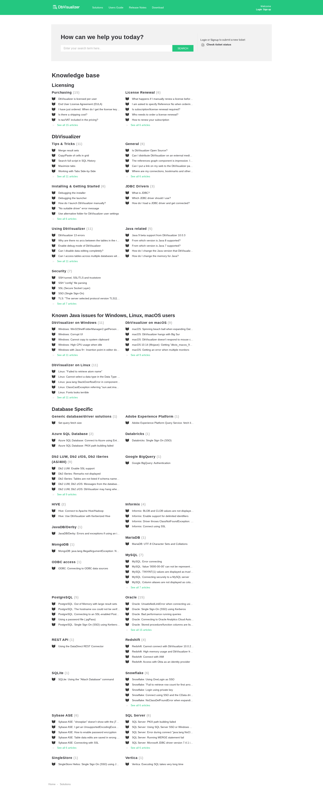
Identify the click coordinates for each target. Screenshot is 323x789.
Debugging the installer (72, 192)
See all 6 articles (140, 124)
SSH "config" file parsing (72, 282)
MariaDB (135, 537)
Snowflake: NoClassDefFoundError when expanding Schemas (168, 700)
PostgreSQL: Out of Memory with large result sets (87, 603)
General (134, 144)
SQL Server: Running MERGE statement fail (158, 737)
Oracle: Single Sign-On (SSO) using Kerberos (159, 609)
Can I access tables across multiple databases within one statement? (99, 255)
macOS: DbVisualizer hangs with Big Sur (156, 334)
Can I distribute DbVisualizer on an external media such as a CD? (170, 155)
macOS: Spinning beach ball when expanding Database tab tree (170, 329)
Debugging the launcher (72, 198)
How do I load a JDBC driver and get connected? (161, 203)
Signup (214, 39)
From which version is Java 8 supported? (156, 240)
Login (203, 39)
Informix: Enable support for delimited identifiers (160, 516)
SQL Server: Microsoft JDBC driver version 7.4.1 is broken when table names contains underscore (190, 742)
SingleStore (64, 758)
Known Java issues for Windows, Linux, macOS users (113, 315)
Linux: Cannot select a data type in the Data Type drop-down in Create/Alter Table (106, 376)
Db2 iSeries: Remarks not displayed (79, 473)
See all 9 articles (140, 354)
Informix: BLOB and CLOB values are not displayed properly (167, 510)
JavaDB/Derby (66, 527)
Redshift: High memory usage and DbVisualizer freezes (164, 651)
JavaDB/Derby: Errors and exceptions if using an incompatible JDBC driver (102, 533)
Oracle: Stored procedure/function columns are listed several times (171, 624)
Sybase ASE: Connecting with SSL (78, 742)
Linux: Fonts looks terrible (73, 392)
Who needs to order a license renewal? (155, 114)
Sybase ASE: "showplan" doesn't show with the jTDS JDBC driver (96, 721)
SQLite (60, 673)
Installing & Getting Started (78, 186)
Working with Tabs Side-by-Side (77, 171)
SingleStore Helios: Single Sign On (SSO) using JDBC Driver (94, 764)
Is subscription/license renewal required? (156, 109)
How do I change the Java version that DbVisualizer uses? (166, 250)
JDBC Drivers (139, 186)
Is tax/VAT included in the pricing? (78, 119)
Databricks (137, 434)
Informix (134, 504)
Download (158, 7)
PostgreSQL (64, 597)
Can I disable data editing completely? (80, 250)
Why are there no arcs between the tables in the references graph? (98, 240)
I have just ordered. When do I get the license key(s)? (90, 109)
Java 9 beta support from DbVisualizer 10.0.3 (158, 235)
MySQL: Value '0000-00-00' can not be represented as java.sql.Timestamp (176, 566)
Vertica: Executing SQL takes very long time (157, 764)
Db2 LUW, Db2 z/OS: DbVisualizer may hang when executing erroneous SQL (103, 489)
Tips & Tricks (66, 144)
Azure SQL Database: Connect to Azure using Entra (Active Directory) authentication (108, 440)
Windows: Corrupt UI (70, 334)
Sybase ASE (64, 715)
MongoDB (62, 544)
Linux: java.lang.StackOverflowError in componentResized (92, 381)
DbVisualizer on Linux (74, 365)
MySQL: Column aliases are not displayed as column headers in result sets (176, 582)
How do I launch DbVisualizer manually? (82, 203)
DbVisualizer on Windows (77, 323)
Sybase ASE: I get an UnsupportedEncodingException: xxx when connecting (103, 726)
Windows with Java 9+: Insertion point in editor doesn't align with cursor (100, 349)
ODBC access (66, 562)
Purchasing (65, 92)
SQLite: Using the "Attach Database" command (86, 679)
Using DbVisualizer (72, 229)
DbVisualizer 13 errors (71, 235)
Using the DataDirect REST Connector (81, 646)
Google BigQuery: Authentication (151, 462)
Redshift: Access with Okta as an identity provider (161, 661)
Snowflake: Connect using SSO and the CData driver (163, 695)
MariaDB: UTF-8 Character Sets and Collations (159, 543)
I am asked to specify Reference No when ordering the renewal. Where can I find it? (181, 104)
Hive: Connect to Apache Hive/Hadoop (81, 510)
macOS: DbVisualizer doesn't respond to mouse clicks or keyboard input (174, 339)
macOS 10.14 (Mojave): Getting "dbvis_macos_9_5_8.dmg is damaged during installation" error (188, 344)
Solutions (97, 7)
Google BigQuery (142, 456)
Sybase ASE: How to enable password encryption (87, 732)
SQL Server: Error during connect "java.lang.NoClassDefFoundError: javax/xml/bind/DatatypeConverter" (193, 732)
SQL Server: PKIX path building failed (154, 721)
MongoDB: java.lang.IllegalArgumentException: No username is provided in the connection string (115, 550)
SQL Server (137, 715)
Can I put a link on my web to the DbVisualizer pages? (164, 165)
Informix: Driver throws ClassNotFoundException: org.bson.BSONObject (174, 521)
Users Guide (116, 7)
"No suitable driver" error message (78, 208)
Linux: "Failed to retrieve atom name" (80, 371)
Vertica (133, 758)
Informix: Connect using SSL (149, 526)
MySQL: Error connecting (147, 561)
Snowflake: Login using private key (152, 689)
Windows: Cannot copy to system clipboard (83, 339)
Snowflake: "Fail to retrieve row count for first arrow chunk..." (167, 684)
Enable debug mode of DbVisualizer (79, 245)
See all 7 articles (66, 303)
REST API (62, 640)
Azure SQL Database (72, 434)
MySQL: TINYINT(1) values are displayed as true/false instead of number (175, 571)
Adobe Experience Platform (151, 416)
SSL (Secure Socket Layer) (74, 288)
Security (61, 271)
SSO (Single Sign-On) (71, 293)
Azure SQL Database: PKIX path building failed (85, 445)
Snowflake (136, 673)
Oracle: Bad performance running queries (156, 614)
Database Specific (72, 409)
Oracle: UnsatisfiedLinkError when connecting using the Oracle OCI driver (175, 603)
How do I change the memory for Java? (155, 255)
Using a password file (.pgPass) (77, 619)
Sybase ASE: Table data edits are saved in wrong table (90, 737)
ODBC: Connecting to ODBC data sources (83, 568)
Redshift (135, 640)
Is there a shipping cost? (72, 114)
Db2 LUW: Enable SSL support (76, 468)
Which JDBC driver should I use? (151, 198)
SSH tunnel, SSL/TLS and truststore (79, 277)
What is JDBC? (141, 192)
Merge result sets (68, 150)
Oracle (134, 597)
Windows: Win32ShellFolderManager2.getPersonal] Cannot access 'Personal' (104, 329)
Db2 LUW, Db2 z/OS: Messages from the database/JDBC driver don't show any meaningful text (114, 483)
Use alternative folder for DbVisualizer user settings (88, 213)
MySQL (133, 555)
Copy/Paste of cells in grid (73, 155)
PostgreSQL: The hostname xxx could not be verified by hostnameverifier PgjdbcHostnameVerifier (116, 609)
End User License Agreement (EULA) (80, 104)
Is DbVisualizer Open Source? (149, 150)
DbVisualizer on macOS (148, 323)
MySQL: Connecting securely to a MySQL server (160, 576)
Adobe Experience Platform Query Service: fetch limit (163, 422)
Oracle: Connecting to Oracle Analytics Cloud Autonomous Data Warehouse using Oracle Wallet (188, 619)
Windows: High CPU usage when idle (80, 344)
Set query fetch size (70, 422)
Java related (138, 229)
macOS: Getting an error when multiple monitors (160, 349)
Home (52, 784)
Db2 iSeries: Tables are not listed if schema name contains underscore (100, 478)
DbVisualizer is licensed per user (77, 98)
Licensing (63, 85)
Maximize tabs (66, 165)
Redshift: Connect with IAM (148, 656)
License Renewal (142, 92)
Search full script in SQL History (77, 160)
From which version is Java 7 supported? (156, 245)
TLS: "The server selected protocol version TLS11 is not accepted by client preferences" (110, 298)
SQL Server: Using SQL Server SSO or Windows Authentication (169, 726)
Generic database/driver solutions (84, 416)
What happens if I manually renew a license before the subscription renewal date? (180, 98)
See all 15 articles (67, 124)
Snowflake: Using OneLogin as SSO (153, 679)
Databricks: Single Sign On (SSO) (152, 440)
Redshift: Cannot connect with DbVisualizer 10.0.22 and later (168, 646)
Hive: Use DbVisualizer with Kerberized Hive (84, 516)
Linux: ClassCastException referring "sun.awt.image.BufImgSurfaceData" (101, 387)
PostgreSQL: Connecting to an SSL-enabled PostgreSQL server (96, 614)
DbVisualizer (66, 136)
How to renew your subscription (150, 119)
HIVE (58, 504)
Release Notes (137, 7)
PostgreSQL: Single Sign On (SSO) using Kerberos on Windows (96, 624)
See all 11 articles (67, 176)
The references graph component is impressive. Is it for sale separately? (175, 160)
